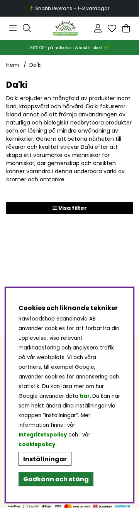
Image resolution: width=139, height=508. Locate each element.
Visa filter (72, 208)
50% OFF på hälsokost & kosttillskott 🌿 (69, 48)
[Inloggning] (98, 28)
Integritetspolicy (43, 434)
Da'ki (35, 65)
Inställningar (45, 459)
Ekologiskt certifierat (68, 8)
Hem (12, 65)
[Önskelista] (112, 28)
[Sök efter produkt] (27, 28)
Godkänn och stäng (56, 479)
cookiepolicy (37, 444)
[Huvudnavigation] (13, 28)
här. (86, 396)
